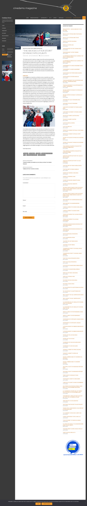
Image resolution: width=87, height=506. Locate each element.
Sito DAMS (4, 33)
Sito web (25, 211)
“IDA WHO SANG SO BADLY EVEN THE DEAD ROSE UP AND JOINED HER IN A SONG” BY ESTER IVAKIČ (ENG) (73, 189)
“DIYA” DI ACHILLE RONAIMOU (70, 261)
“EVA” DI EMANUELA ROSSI (69, 237)
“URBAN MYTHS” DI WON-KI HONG (31, 168)
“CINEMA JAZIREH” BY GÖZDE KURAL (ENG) (72, 207)
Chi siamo (4, 28)
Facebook (4, 38)
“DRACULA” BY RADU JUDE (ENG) (70, 272)
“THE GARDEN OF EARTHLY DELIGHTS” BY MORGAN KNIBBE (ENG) (72, 146)
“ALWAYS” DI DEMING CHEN (69, 176)
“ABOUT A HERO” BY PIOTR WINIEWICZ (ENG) (73, 311)
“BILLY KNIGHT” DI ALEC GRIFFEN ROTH (71, 298)
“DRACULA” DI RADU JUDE (69, 276)
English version (5, 35)
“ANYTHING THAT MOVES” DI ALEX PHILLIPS (73, 404)
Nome (24, 200)
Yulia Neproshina (34, 55)
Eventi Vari (61, 17)
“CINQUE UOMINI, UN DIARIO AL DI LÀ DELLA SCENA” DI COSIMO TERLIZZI (37, 162)
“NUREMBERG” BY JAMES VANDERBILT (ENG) (73, 65)
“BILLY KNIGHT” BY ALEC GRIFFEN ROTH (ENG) (73, 294)
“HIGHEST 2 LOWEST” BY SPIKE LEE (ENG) (72, 349)
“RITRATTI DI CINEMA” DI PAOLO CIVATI (71, 133)
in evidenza (32, 153)
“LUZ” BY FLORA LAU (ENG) (69, 122)
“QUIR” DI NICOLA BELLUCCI (69, 432)
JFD (50, 17)
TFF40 (31, 48)
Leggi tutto (25, 75)
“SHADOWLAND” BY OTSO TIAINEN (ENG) (72, 48)
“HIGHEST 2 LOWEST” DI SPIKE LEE (70, 353)
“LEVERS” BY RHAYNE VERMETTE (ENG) (71, 180)
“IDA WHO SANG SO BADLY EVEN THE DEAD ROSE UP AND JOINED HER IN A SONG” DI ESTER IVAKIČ (73, 195)
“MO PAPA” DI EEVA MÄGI (68, 283)
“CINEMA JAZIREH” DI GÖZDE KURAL (71, 210)
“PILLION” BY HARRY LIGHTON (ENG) (71, 115)
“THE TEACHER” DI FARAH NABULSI (71, 169)
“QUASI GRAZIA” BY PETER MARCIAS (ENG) (72, 73)
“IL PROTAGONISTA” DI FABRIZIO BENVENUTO (73, 331)
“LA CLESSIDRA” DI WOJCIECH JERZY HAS (72, 413)
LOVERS (54, 17)
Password (4, 52)
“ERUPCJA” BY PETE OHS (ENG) (69, 41)
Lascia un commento (44, 55)
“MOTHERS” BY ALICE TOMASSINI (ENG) (71, 99)
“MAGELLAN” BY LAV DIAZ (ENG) (70, 335)
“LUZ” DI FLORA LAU (67, 126)
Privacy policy (47, 503)
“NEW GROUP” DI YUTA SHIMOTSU (70, 400)
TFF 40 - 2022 (27, 48)
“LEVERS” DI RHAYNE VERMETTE (70, 183)
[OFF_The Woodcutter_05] (7, 65)
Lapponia (38, 153)
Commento (26, 182)
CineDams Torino (6, 18)
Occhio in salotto (77, 17)
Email (24, 205)
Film (24, 48)
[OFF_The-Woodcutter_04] (7, 75)
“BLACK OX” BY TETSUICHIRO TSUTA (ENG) (72, 34)
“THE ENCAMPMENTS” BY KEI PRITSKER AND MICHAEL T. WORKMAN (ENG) (73, 81)
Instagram (4, 40)
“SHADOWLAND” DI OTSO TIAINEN (70, 52)
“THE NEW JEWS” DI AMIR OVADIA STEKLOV (72, 428)
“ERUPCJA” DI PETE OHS (68, 44)
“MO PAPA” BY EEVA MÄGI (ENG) (70, 280)
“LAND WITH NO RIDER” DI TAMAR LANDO (72, 112)
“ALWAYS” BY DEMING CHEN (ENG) (70, 172)
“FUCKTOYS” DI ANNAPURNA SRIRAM (71, 269)
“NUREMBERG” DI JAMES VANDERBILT (71, 69)
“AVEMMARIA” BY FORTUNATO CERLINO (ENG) (73, 319)
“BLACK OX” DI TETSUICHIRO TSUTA (71, 37)
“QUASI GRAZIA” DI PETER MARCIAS (71, 76)
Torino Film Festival (34, 17)
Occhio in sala (69, 17)
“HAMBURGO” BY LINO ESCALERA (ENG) (72, 342)
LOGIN (27, 17)
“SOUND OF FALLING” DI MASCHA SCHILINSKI (73, 142)
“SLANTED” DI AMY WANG (69, 244)
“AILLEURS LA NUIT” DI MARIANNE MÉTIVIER (73, 371)
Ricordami (10, 54)
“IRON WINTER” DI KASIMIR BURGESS (71, 203)
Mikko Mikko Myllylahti (47, 153)
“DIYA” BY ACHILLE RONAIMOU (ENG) (71, 258)
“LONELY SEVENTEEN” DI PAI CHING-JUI (71, 416)
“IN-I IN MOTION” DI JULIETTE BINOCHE (71, 291)
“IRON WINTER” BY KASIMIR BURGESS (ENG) (72, 199)
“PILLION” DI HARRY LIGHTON (69, 119)
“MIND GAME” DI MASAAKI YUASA (70, 375)
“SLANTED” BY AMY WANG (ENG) (70, 241)
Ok (38, 503)
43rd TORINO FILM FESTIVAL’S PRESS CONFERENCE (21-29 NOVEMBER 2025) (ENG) (73, 387)
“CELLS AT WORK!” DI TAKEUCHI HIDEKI (72, 420)
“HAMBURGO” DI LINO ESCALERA (70, 345)
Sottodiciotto (44, 17)
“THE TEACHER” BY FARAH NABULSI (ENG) (72, 165)
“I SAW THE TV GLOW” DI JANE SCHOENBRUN (73, 382)
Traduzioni (4, 30)
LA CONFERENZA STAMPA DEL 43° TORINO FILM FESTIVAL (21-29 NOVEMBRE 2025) (72, 391)
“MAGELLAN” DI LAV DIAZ (68, 338)
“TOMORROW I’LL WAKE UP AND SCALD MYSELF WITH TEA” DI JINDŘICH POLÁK (73, 396)
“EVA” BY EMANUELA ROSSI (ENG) (70, 233)
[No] (85, 503)
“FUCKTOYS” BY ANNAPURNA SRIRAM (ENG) (73, 265)
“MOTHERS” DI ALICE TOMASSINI (70, 103)
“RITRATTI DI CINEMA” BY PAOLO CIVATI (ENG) (73, 130)
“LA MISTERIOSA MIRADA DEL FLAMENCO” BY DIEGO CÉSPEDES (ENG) (73, 56)
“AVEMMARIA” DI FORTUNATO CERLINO (72, 322)
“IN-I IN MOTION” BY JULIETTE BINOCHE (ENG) (73, 287)
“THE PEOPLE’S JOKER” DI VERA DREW (71, 378)
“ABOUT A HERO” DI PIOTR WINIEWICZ (71, 315)
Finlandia (26, 153)
